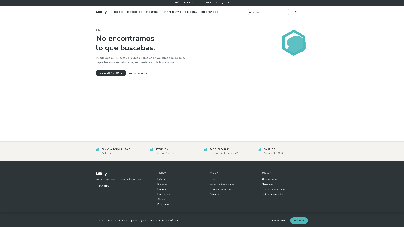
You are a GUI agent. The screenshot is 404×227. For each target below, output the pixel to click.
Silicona (191, 12)
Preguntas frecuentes (221, 189)
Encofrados (209, 12)
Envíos (213, 179)
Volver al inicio (111, 72)
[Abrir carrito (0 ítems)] (305, 12)
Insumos (152, 12)
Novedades (267, 184)
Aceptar (299, 220)
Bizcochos (134, 12)
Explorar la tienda (138, 72)
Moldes (118, 12)
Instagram (103, 186)
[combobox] (268, 12)
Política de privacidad (272, 194)
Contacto (214, 194)
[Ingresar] (296, 12)
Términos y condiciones (273, 189)
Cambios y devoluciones (222, 184)
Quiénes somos (270, 179)
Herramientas (171, 12)
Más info (174, 220)
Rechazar (279, 220)
